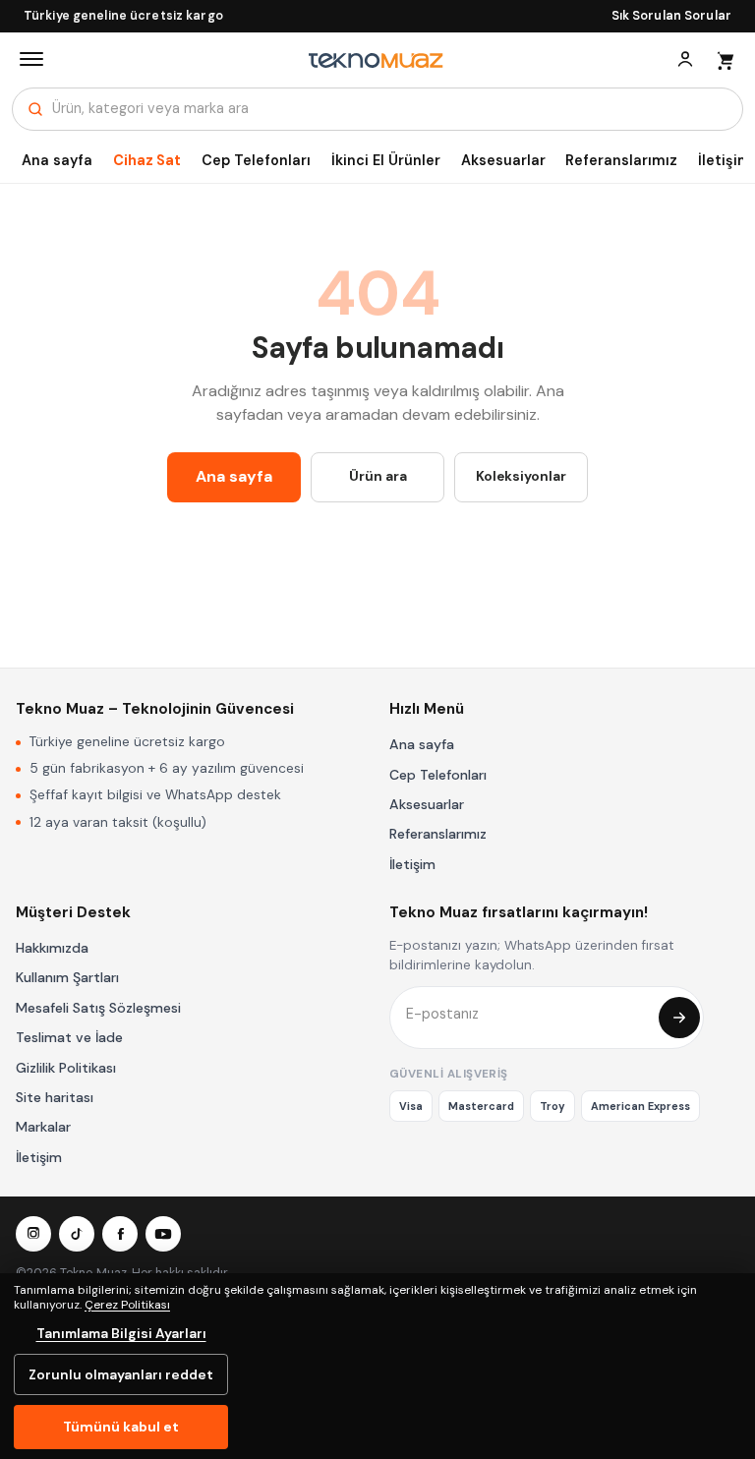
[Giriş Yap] (685, 59)
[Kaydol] (679, 1017)
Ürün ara (378, 476)
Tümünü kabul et (121, 1426)
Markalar (43, 1127)
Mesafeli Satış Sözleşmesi (98, 1008)
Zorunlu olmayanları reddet (121, 1374)
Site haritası (54, 1097)
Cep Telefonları (256, 160)
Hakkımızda (52, 948)
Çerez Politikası (127, 1305)
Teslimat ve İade (69, 1037)
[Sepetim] (724, 59)
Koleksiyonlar (521, 476)
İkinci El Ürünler (385, 160)
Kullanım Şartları (67, 977)
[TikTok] (76, 1234)
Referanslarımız (621, 160)
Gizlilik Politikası (66, 1068)
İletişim (412, 864)
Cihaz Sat (147, 160)
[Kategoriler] (31, 59)
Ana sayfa (57, 160)
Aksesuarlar (503, 160)
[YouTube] (163, 1234)
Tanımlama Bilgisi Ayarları (121, 1333)
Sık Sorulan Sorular (671, 16)
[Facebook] (120, 1234)
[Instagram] (33, 1234)
